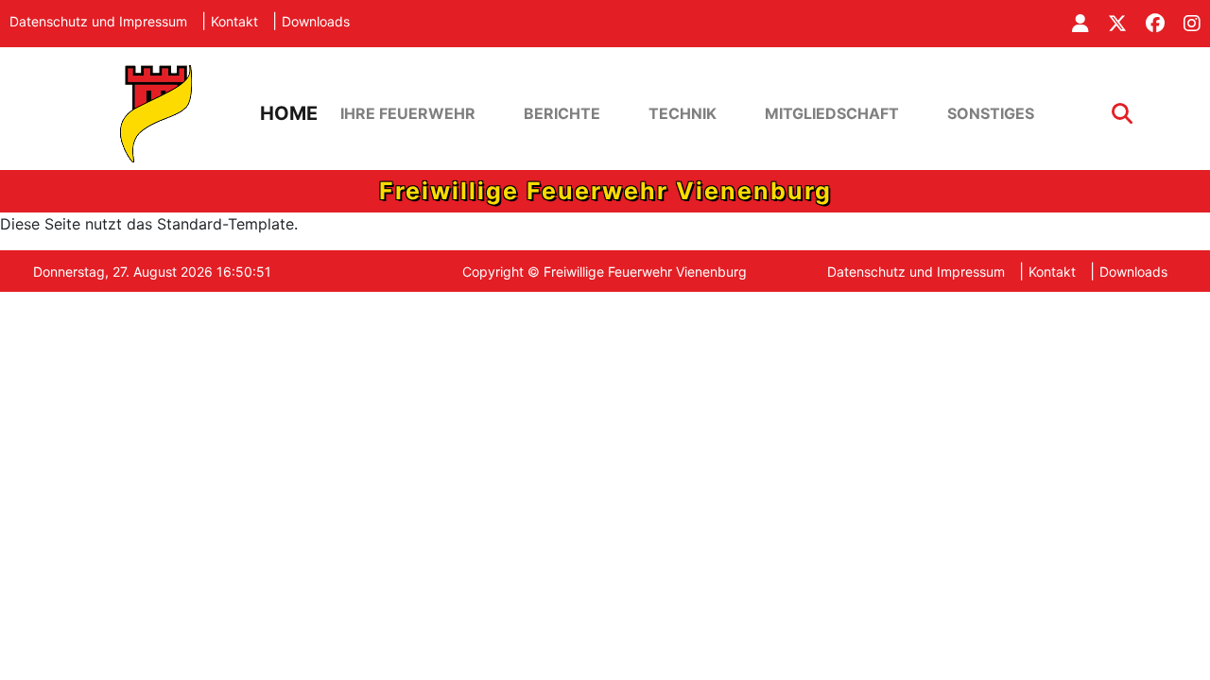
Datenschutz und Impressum (98, 21)
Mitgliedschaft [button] (832, 113)
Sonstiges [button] (990, 113)
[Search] (1122, 113)
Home (289, 113)
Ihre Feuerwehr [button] (407, 113)
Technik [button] (682, 113)
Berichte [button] (562, 113)
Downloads (316, 21)
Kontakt (234, 21)
